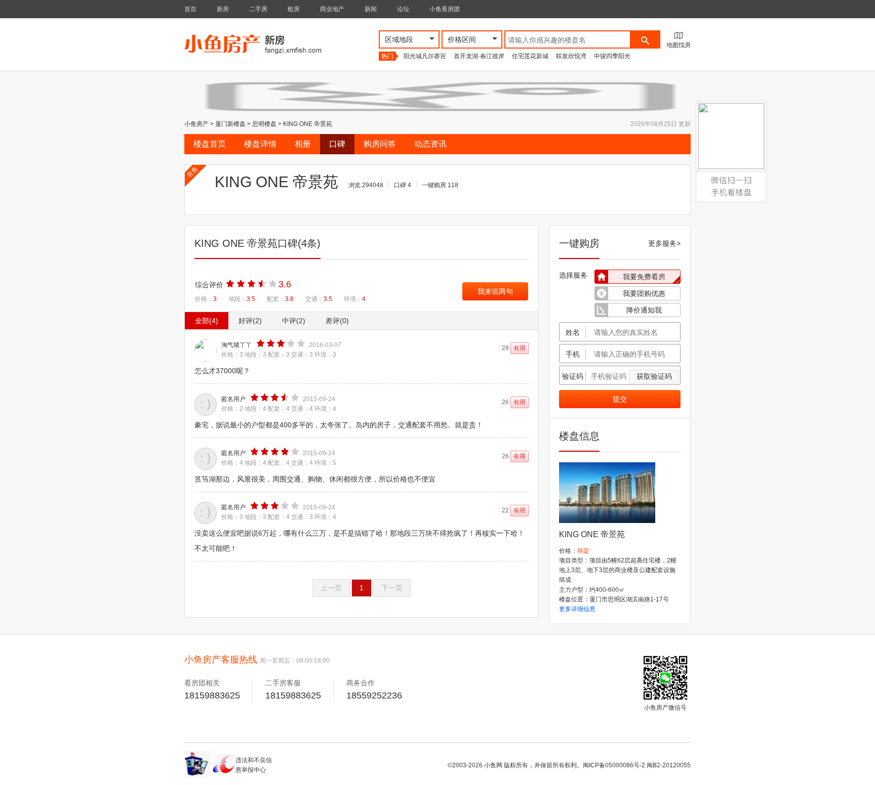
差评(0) (337, 321)
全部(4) (206, 321)
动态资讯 (430, 144)
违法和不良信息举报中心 (253, 765)
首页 (190, 9)
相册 (303, 144)
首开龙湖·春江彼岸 (479, 56)
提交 (620, 399)
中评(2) (293, 321)
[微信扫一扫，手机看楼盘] (731, 177)
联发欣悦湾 (571, 56)
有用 (519, 348)
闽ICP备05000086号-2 (614, 765)
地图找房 (678, 45)
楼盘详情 (260, 144)
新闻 (371, 9)
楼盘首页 (209, 144)
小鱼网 (493, 765)
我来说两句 (495, 291)
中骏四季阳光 (612, 56)
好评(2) (250, 321)
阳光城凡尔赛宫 (425, 56)
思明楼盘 (264, 123)
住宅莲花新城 (530, 56)
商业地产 (332, 9)
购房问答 (380, 144)
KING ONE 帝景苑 (307, 123)
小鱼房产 (196, 123)
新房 (223, 9)
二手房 (258, 9)
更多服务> (664, 243)
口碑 (337, 144)
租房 (294, 9)
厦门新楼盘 (230, 123)
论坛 (403, 9)
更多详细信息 (577, 609)
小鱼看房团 (444, 9)
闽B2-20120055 (669, 765)
